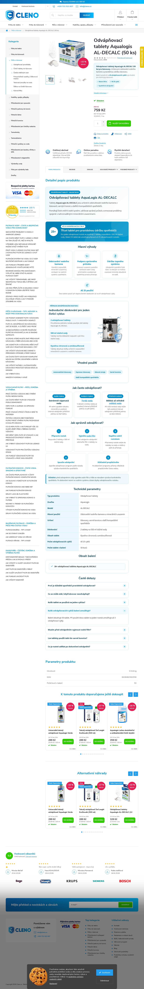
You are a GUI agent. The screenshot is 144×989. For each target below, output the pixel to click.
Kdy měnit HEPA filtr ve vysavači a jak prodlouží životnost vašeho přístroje (22, 437)
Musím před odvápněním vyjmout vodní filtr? (69, 629)
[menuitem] (16, 24)
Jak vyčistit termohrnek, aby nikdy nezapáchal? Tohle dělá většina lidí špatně (21, 281)
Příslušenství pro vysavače (20, 103)
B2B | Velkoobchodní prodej (123, 939)
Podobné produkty (127, 169)
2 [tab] (82, 754)
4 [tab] (86, 754)
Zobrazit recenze (31, 857)
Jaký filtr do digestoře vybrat (19, 569)
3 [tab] (84, 754)
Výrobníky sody (16, 164)
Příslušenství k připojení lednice (96, 936)
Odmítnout (104, 980)
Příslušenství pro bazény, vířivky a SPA (23, 151)
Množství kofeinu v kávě (16, 377)
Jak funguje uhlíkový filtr (17, 576)
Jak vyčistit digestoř (15, 580)
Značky (13, 175)
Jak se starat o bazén (15, 533)
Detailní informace (100, 93)
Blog (115, 948)
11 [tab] (101, 754)
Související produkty (108, 169)
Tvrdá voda (87, 400)
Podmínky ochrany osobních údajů (124, 956)
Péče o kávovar (16, 60)
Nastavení (53, 984)
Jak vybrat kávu (13, 374)
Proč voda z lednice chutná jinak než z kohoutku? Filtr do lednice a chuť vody (22, 252)
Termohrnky (15, 132)
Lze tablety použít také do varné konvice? (67, 638)
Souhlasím (106, 972)
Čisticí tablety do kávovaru (23, 69)
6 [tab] (90, 754)
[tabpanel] (61, 725)
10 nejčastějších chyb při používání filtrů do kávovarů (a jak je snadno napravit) (21, 332)
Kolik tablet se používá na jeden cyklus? (66, 602)
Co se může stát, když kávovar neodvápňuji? (69, 594)
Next (136, 694)
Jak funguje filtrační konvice (18, 490)
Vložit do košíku (120, 123)
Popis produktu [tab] (54, 169)
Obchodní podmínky (121, 952)
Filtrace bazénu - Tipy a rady (18, 530)
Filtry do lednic (16, 48)
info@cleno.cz (42, 932)
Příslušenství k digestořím (20, 158)
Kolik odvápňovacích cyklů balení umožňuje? (69, 610)
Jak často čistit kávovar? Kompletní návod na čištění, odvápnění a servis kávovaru (22, 359)
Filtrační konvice (17, 121)
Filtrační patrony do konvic (20, 109)
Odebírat (125, 905)
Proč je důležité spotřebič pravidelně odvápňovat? (71, 585)
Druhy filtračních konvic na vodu (21, 513)
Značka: (100, 143)
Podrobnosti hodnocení (124, 58)
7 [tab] (92, 754)
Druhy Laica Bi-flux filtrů (17, 494)
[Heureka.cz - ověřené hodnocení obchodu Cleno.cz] (22, 211)
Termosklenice (16, 138)
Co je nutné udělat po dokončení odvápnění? (69, 646)
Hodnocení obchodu (27, 6)
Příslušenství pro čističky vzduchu (23, 126)
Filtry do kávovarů (17, 54)
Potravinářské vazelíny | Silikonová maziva (25, 78)
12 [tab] (103, 754)
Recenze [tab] (72, 169)
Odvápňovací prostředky (22, 65)
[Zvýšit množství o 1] (103, 121)
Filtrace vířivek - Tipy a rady (18, 541)
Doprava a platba (120, 932)
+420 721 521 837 (43, 936)
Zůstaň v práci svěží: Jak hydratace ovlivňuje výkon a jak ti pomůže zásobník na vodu (21, 299)
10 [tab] (99, 754)
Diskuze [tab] (90, 169)
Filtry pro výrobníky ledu (19, 170)
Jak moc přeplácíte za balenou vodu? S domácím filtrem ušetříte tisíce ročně (22, 290)
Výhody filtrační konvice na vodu (20, 510)
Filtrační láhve (16, 115)
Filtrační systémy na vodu (20, 144)
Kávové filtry (18, 91)
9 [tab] (97, 754)
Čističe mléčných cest (21, 73)
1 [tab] (80, 754)
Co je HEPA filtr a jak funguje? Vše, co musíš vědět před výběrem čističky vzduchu (22, 429)
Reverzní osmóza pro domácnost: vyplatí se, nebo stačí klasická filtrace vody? (20, 273)
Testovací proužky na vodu (23, 82)
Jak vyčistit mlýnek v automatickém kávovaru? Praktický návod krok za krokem (22, 367)
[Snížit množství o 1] (103, 125)
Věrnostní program (120, 942)
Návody (116, 945)
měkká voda (115, 403)
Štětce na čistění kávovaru (23, 87)
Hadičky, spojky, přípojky (20, 97)
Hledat (86, 15)
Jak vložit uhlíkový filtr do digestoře (22, 573)
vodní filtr (91, 436)
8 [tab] (95, 754)
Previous (130, 694)
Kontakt (15, 6)
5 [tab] (88, 754)
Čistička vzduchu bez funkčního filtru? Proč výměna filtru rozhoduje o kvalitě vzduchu (22, 420)
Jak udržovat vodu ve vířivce (19, 537)
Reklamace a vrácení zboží (123, 935)
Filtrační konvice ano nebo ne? (19, 487)
